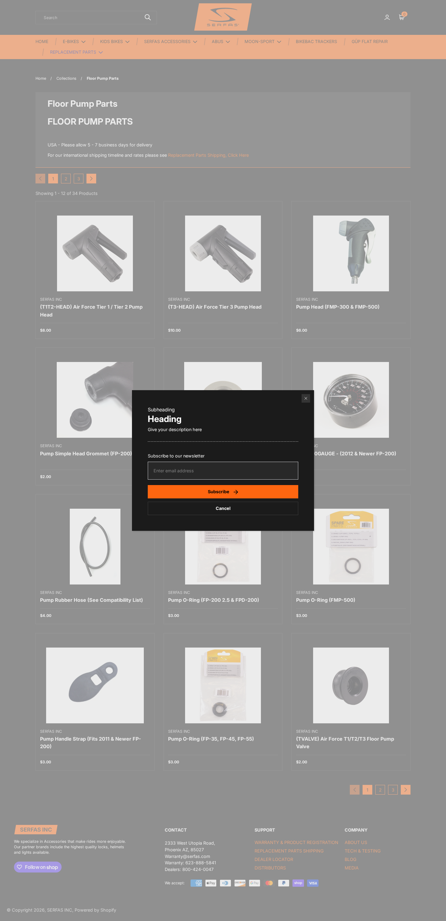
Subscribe (218, 491)
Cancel (223, 508)
